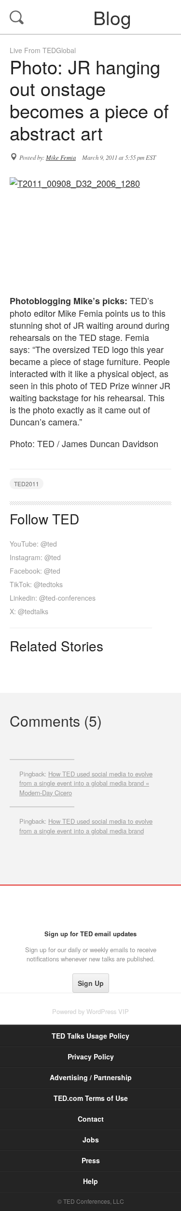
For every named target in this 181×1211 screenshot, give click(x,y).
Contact (91, 1119)
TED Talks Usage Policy (90, 1036)
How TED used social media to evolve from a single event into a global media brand (86, 826)
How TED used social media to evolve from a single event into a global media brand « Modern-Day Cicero (86, 783)
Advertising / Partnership (91, 1077)
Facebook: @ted (35, 571)
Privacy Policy (91, 1056)
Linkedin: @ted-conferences (53, 598)
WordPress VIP (107, 1011)
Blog (91, 17)
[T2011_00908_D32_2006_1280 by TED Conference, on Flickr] (90, 231)
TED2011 (26, 483)
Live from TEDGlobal (43, 50)
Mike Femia (61, 157)
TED (90, 907)
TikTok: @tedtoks (36, 584)
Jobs (91, 1139)
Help (90, 1181)
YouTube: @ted (33, 544)
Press (91, 1160)
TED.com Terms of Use (91, 1098)
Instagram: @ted (35, 557)
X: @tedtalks (29, 611)
